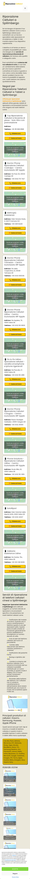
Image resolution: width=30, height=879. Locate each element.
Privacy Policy (15, 877)
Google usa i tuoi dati (10, 859)
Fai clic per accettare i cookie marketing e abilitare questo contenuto (15, 149)
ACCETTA (15, 869)
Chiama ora (16, 134)
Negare (15, 873)
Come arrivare (16, 138)
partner (14, 855)
